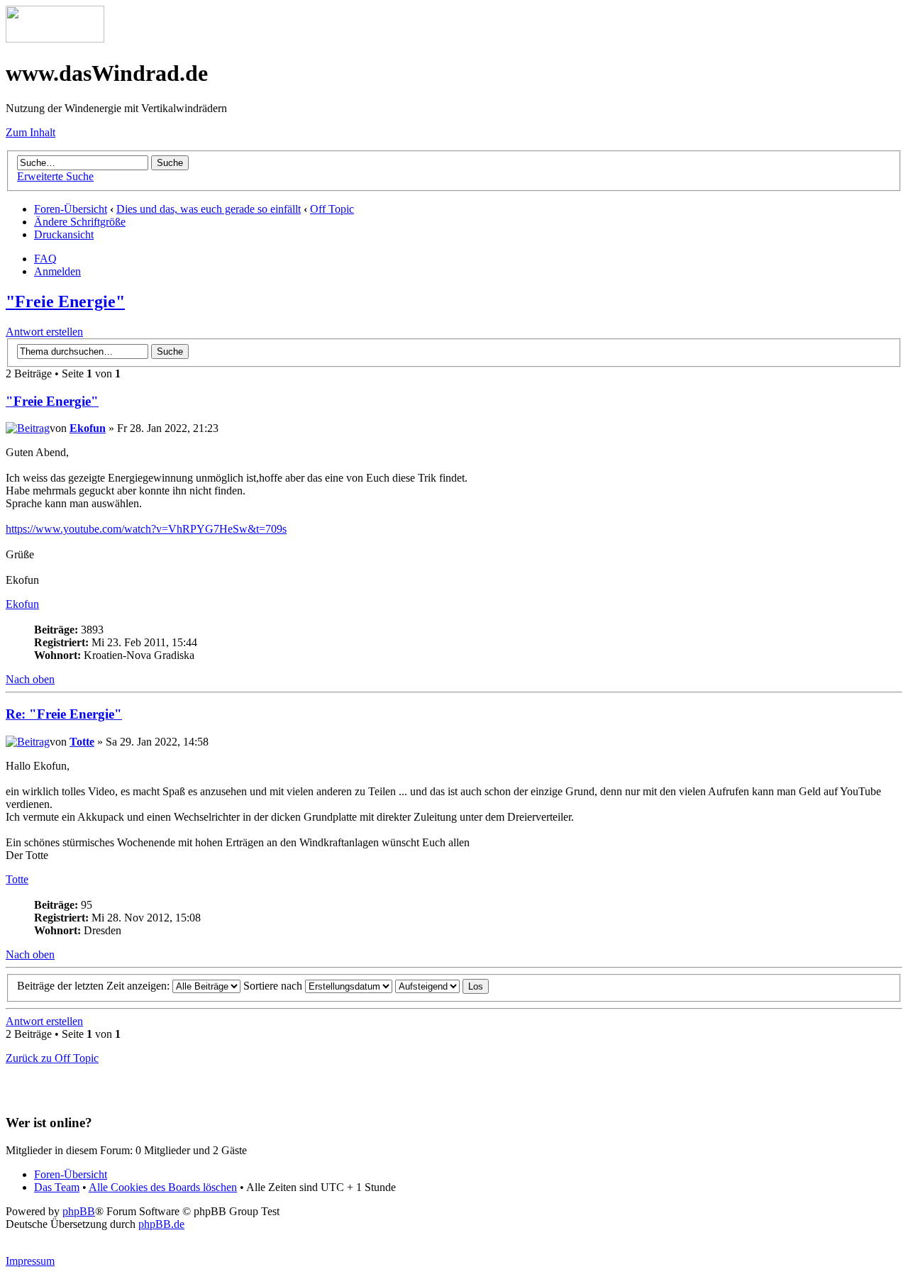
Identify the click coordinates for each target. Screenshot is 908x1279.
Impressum (30, 1261)
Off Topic (332, 209)
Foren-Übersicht (70, 209)
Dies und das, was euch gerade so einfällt (208, 209)
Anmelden (57, 271)
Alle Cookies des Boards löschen (163, 1187)
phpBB (78, 1211)
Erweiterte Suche (55, 176)
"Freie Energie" (65, 301)
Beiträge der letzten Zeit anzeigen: (94, 986)
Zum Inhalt (30, 132)
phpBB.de (161, 1224)
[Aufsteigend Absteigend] (442, 986)
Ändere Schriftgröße (80, 222)
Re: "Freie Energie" (64, 714)
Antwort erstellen (44, 332)
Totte (82, 742)
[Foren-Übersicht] (55, 39)
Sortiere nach (274, 986)
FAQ (45, 259)
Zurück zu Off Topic (52, 1058)
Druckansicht (64, 234)
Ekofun (88, 428)
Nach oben (30, 679)
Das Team (56, 1187)
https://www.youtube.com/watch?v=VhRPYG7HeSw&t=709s (146, 529)
